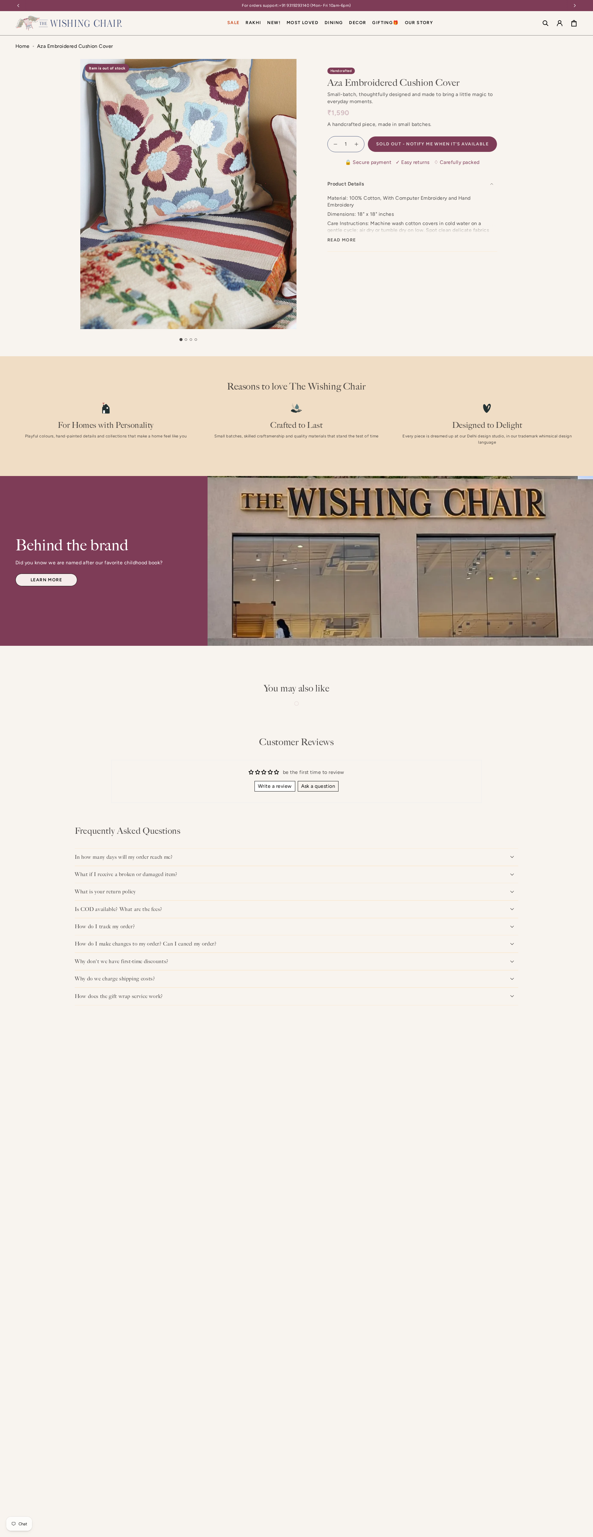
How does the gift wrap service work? (119, 996)
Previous (80, 222)
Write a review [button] (275, 786)
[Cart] (574, 23)
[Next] (575, 5)
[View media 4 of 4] (196, 339)
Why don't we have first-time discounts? (122, 961)
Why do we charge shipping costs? (115, 978)
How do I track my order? (105, 926)
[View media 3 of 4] (191, 339)
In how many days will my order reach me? (124, 857)
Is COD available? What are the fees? (118, 909)
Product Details (345, 184)
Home (22, 46)
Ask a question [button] (318, 786)
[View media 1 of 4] (181, 339)
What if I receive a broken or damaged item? (126, 874)
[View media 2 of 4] (186, 339)
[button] (334, 23)
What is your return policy (105, 891)
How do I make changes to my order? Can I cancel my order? (146, 944)
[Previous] (18, 5)
